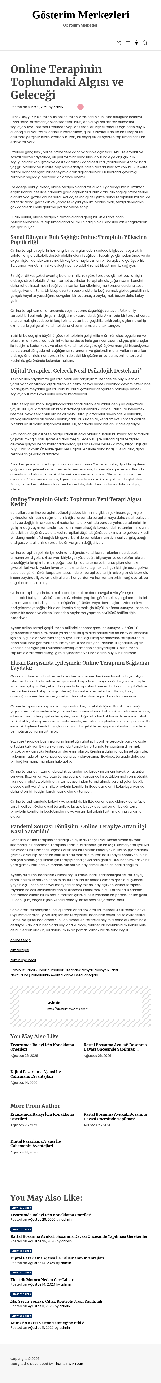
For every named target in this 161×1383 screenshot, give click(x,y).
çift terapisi (19, 950)
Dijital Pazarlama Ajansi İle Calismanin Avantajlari (35, 1074)
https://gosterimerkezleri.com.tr (67, 1009)
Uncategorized (21, 1207)
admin (58, 107)
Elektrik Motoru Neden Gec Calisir (41, 1279)
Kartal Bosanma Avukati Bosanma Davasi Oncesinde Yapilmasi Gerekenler (115, 1049)
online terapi (20, 940)
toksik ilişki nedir (23, 960)
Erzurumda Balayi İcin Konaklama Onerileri (42, 1047)
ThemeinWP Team (69, 1363)
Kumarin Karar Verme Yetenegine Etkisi (47, 1323)
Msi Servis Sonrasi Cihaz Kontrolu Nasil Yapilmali (56, 1301)
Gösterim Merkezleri (80, 15)
